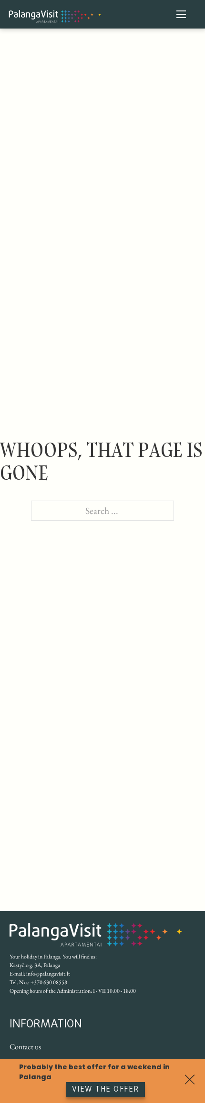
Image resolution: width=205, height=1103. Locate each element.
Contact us (25, 1047)
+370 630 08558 (49, 982)
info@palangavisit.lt (48, 973)
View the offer (105, 1089)
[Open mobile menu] (181, 14)
